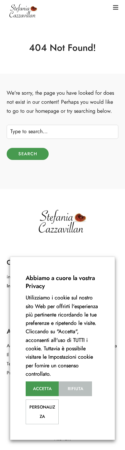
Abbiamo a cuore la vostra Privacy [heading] (60, 282)
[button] (115, 7)
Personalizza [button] (42, 412)
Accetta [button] (42, 389)
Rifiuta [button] (75, 389)
